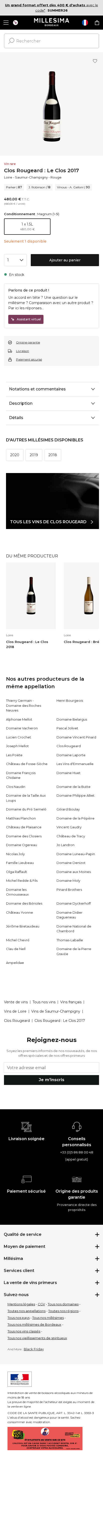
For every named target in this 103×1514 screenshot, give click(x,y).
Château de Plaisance (24, 827)
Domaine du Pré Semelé (26, 809)
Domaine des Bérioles (24, 903)
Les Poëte (14, 755)
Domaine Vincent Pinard (76, 737)
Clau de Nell (16, 949)
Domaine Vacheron (22, 728)
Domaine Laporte (71, 755)
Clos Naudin (15, 787)
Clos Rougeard (68, 746)
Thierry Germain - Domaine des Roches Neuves (23, 705)
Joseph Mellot (17, 746)
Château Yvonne (19, 912)
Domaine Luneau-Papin (75, 854)
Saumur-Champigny (31, 177)
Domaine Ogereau (21, 845)
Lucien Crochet (18, 737)
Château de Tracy (70, 836)
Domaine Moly (68, 881)
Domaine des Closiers (24, 836)
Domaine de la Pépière (75, 818)
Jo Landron (65, 845)
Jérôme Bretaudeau (22, 926)
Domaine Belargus (71, 719)
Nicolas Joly (15, 854)
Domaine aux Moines (73, 872)
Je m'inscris (51, 1079)
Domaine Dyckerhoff (73, 903)
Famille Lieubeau (20, 863)
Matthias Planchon (21, 818)
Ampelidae (15, 963)
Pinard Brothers (69, 890)
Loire (8, 177)
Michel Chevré (18, 940)
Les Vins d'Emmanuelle (75, 764)
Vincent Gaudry (69, 827)
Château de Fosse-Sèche (27, 764)
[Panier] (97, 23)
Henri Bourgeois (69, 700)
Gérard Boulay (68, 809)
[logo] (52, 23)
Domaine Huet (68, 773)
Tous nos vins (44, 1002)
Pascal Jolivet (67, 728)
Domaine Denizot (71, 863)
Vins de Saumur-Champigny (55, 1011)
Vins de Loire (15, 1011)
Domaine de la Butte (73, 787)
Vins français (71, 1002)
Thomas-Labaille (69, 940)
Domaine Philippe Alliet (75, 795)
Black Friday (34, 1349)
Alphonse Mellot (19, 719)
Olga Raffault (16, 872)
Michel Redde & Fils (22, 881)
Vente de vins (16, 1002)
